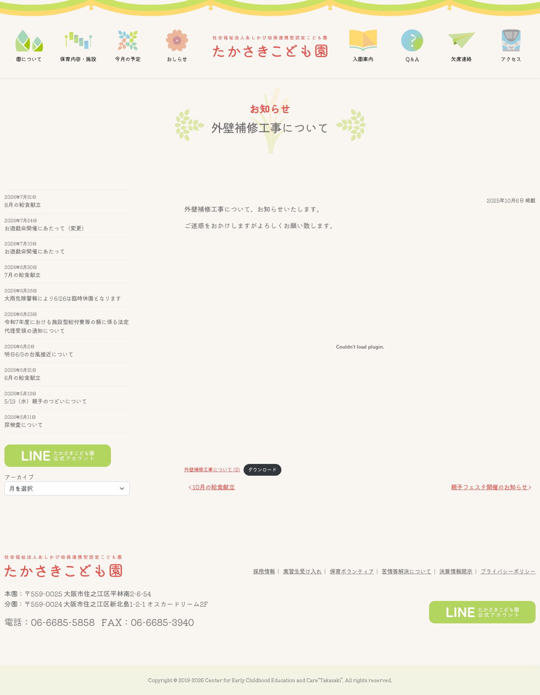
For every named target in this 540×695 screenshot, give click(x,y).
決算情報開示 (455, 571)
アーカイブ (19, 477)
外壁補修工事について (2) (212, 469)
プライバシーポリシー (508, 571)
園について (29, 59)
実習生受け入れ (302, 571)
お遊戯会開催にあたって (34, 252)
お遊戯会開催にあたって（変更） (45, 228)
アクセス (511, 59)
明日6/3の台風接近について (38, 354)
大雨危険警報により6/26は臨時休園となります (62, 299)
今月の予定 (128, 59)
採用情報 (264, 571)
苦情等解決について (406, 571)
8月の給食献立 (22, 205)
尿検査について (23, 425)
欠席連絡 (461, 59)
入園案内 (363, 59)
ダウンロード (262, 469)
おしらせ (177, 59)
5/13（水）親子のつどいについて (45, 401)
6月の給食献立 (22, 378)
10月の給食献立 (213, 487)
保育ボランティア (352, 571)
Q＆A (412, 59)
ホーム (270, 46)
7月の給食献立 (22, 275)
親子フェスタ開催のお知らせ (490, 487)
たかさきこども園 (63, 566)
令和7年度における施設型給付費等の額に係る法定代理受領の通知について (66, 326)
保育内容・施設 (78, 59)
